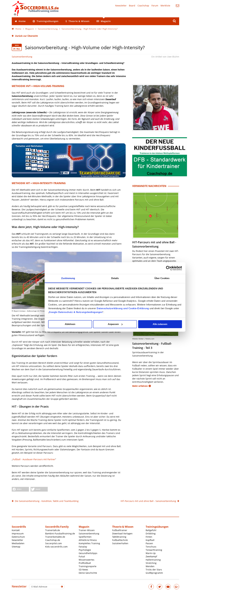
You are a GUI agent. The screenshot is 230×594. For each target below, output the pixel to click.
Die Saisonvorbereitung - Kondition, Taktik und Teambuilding (47, 501)
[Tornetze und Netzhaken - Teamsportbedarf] (69, 176)
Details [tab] (115, 278)
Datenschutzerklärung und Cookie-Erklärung (123, 308)
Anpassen (113, 324)
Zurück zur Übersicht (26, 35)
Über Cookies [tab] (161, 278)
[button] (20, 489)
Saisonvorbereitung (22, 56)
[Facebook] (151, 586)
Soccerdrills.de (35, 8)
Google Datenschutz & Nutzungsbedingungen (75, 312)
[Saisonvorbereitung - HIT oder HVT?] (155, 107)
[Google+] (176, 586)
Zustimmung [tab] (68, 278)
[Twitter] (159, 586)
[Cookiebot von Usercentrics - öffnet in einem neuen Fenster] (168, 268)
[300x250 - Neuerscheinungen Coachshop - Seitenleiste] (159, 175)
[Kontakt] (177, 5)
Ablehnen (70, 324)
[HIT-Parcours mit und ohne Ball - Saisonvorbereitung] (155, 215)
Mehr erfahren (140, 385)
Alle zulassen (160, 324)
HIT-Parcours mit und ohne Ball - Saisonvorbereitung (148, 501)
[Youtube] (168, 586)
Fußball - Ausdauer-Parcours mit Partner (34, 459)
